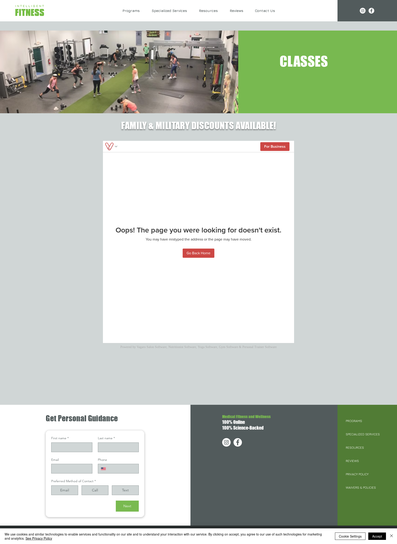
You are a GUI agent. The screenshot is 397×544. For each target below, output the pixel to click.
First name (60, 438)
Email (55, 460)
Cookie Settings (350, 536)
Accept (377, 536)
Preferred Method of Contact (73, 481)
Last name (106, 438)
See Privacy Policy (39, 538)
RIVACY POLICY (358, 474)
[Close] (391, 536)
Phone (102, 460)
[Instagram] (363, 11)
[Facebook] (371, 11)
